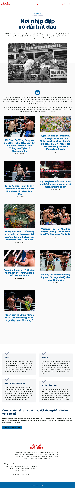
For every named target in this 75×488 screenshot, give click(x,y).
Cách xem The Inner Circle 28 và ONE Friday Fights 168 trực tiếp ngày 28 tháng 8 (19, 318)
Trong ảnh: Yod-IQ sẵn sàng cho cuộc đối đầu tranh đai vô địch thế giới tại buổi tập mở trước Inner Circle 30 (19, 235)
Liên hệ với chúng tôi (12, 427)
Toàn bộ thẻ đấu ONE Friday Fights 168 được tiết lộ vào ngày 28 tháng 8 (55, 277)
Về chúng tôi (61, 4)
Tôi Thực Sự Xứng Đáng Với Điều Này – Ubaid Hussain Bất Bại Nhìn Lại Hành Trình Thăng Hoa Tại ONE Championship (19, 145)
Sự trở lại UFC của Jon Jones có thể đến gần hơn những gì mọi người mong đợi (55, 184)
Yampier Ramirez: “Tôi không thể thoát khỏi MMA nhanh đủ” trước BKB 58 (19, 273)
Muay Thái (38, 4)
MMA (45, 4)
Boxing (52, 4)
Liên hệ (70, 4)
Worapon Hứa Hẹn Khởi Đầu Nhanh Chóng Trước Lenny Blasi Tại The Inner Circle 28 (55, 232)
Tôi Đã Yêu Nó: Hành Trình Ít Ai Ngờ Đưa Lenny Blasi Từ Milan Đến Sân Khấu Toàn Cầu (19, 190)
